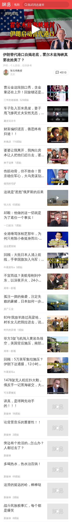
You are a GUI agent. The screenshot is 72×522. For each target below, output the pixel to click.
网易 (6, 4)
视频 (17, 4)
